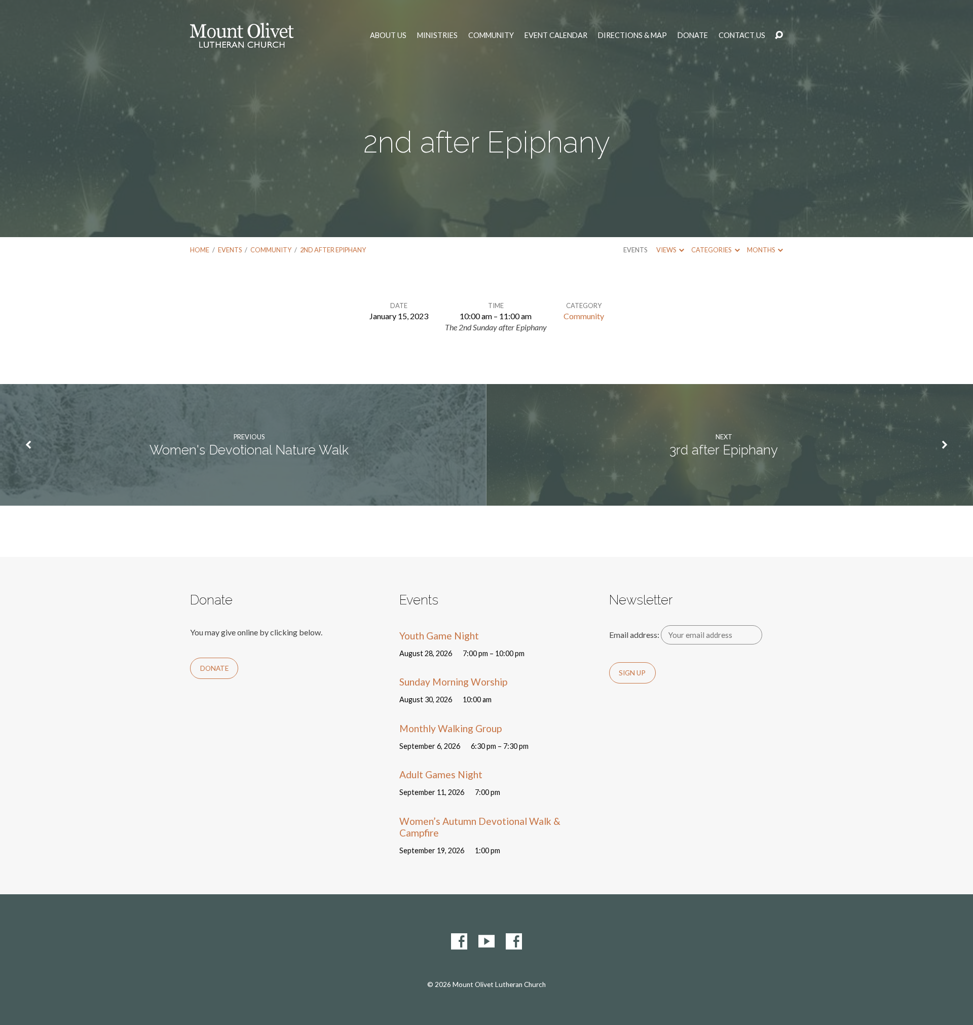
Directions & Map (632, 35)
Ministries (437, 35)
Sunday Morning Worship (453, 682)
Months (761, 250)
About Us (388, 35)
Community (491, 35)
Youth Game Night (439, 635)
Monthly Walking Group (450, 728)
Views (666, 250)
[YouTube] (486, 941)
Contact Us (742, 35)
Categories (711, 250)
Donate (693, 35)
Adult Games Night (440, 774)
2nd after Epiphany (333, 250)
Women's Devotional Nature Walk (249, 450)
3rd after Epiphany (723, 450)
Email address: (635, 634)
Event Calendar (556, 35)
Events (230, 250)
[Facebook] (459, 941)
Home (199, 250)
